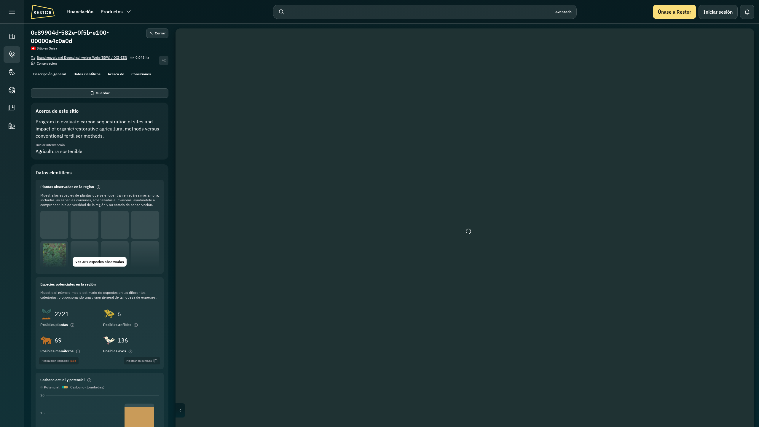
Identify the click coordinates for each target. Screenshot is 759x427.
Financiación (79, 12)
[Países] (12, 90)
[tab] (50, 73)
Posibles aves (114, 351)
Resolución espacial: (59, 361)
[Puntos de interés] (12, 72)
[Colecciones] (12, 108)
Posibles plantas (54, 324)
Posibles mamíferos (57, 351)
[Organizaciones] (12, 125)
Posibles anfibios (117, 324)
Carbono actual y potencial (62, 379)
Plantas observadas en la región (67, 186)
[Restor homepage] (43, 12)
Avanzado (563, 11)
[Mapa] (12, 36)
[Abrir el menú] (12, 12)
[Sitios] (12, 54)
